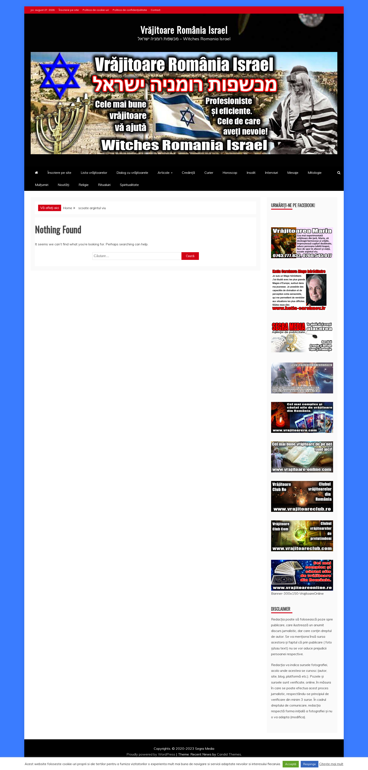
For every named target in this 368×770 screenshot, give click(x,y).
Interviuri (271, 172)
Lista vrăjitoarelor (94, 172)
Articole (164, 172)
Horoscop (230, 172)
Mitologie (315, 172)
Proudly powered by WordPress (151, 754)
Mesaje (292, 172)
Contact (155, 10)
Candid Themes (229, 754)
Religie (84, 185)
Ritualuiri (104, 185)
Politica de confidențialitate (130, 10)
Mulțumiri (41, 185)
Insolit (251, 172)
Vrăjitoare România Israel (184, 29)
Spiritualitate (129, 185)
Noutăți (63, 185)
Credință (188, 172)
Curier (208, 172)
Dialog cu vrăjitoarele (132, 172)
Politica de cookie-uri (96, 10)
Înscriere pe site (69, 10)
